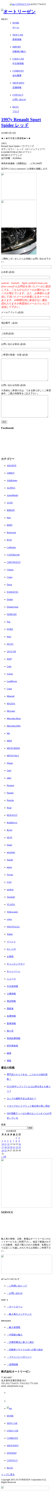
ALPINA (11, 488)
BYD (9, 540)
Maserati (10, 696)
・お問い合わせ (15, 1293)
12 (8, 1144)
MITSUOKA (13, 755)
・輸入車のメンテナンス (19, 1314)
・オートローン (15, 1306)
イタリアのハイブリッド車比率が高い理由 (28, 1106)
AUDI (10, 503)
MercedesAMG (14, 726)
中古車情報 (12, 986)
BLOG (10, 1468)
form (9, 636)
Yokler (10, 934)
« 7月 (3, 1157)
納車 (9, 1053)
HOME (10, 1416)
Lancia (10, 674)
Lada (9, 666)
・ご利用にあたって (17, 1286)
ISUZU (10, 644)
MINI (9, 741)
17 (3, 1147)
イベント (11, 941)
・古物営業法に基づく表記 (20, 1342)
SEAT (9, 837)
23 (20, 1147)
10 (3, 1144)
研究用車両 (12, 1046)
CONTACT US (23, 4)
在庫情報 (11, 1016)
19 (8, 1147)
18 (5, 1147)
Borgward (11, 532)
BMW (9, 525)
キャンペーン (13, 971)
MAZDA (11, 703)
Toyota (10, 874)
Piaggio (10, 793)
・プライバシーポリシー (19, 1357)
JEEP (9, 659)
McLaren (11, 711)
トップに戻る (8, 1474)
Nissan (10, 763)
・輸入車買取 (13, 1327)
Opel (9, 770)
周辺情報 (11, 1001)
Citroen (10, 569)
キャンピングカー (16, 964)
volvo (9, 919)
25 (5, 1150)
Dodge (10, 599)
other (9, 778)
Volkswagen (12, 912)
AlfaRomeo (12, 480)
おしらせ (11, 949)
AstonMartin (12, 495)
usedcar (10, 889)
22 (17, 1147)
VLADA (11, 904)
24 (3, 1150)
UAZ (9, 882)
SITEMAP (12, 1453)
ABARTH (11, 465)
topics (9, 867)
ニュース (11, 979)
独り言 (10, 1031)
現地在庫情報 (13, 1038)
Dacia (9, 584)
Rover (9, 830)
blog (9, 517)
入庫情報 (11, 993)
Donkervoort (12, 607)
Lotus (9, 688)
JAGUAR (11, 651)
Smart (9, 845)
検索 (3, 1124)
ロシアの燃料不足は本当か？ (21, 1098)
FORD (10, 629)
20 (11, 1147)
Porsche (10, 800)
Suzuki (10, 860)
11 (5, 1144)
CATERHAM (13, 555)
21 (14, 1147)
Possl (9, 808)
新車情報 (11, 1023)
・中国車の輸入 (15, 1335)
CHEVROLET (14, 562)
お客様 (10, 956)
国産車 (10, 1008)
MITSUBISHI (13, 748)
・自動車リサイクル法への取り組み (25, 1349)
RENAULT (12, 815)
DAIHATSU (12, 592)
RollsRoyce (12, 822)
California (11, 547)
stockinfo (11, 852)
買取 (9, 1060)
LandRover (12, 681)
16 (20, 1144)
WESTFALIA (13, 927)
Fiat (8, 622)
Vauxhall (11, 897)
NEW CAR (12, 1423)
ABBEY (11, 473)
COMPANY (12, 1438)
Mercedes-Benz (14, 718)
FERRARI (12, 614)
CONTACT (12, 1460)
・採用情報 (12, 1364)
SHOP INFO (13, 1445)
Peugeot (10, 785)
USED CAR (12, 1430)
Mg (8, 733)
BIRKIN (11, 510)
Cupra (9, 577)
